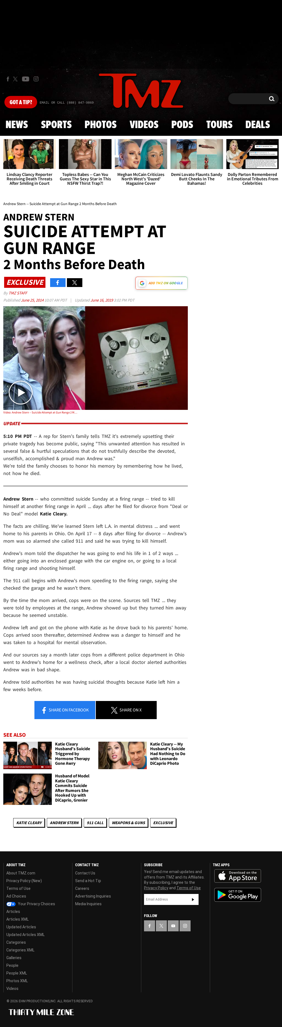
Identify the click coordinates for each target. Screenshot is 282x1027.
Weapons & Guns (128, 822)
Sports (56, 125)
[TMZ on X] (16, 79)
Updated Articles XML (25, 934)
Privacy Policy (156, 888)
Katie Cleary (29, 822)
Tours (219, 125)
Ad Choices (16, 896)
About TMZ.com (20, 873)
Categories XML (20, 950)
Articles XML (17, 919)
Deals (257, 125)
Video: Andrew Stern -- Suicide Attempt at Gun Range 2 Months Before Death (40, 412)
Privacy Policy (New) (24, 881)
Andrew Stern (64, 822)
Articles (13, 911)
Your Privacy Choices (36, 904)
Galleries (13, 958)
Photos (100, 125)
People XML (16, 973)
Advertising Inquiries (93, 896)
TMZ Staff (18, 293)
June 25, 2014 (32, 300)
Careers (82, 888)
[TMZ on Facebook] (7, 79)
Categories (16, 942)
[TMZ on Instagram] (36, 79)
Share (68, 710)
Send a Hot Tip (88, 881)
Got (21, 102)
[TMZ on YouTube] (173, 925)
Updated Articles (21, 927)
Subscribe (193, 899)
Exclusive (163, 822)
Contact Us (85, 873)
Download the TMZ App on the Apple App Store (237, 876)
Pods (182, 125)
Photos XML (17, 981)
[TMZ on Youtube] (25, 79)
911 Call (95, 822)
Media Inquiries (88, 904)
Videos (144, 125)
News (17, 125)
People (12, 965)
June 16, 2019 (102, 300)
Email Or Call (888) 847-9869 (67, 103)
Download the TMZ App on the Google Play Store (237, 895)
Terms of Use (18, 888)
